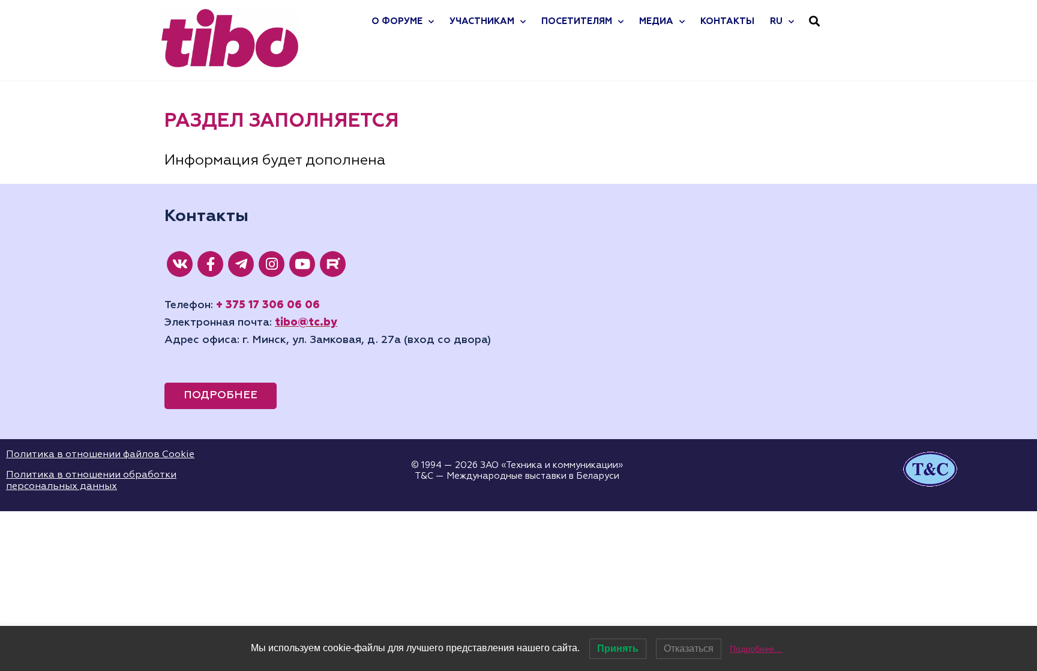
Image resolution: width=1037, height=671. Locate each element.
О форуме (396, 21)
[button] (814, 21)
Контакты (727, 21)
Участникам (481, 21)
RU (776, 21)
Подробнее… (756, 649)
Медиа (656, 21)
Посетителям (576, 21)
